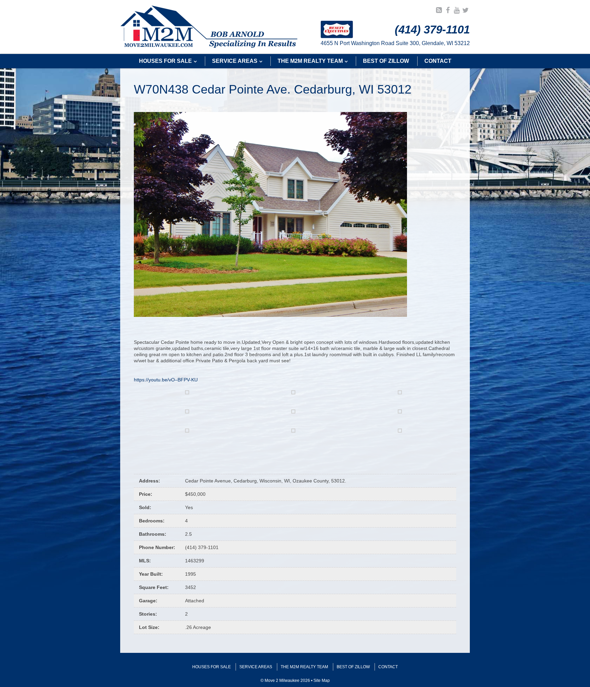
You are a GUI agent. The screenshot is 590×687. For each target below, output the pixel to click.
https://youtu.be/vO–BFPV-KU (166, 379)
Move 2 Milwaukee (209, 27)
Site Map (321, 680)
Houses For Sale (211, 666)
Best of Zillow (353, 666)
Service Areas (255, 666)
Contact (388, 666)
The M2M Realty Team (304, 666)
